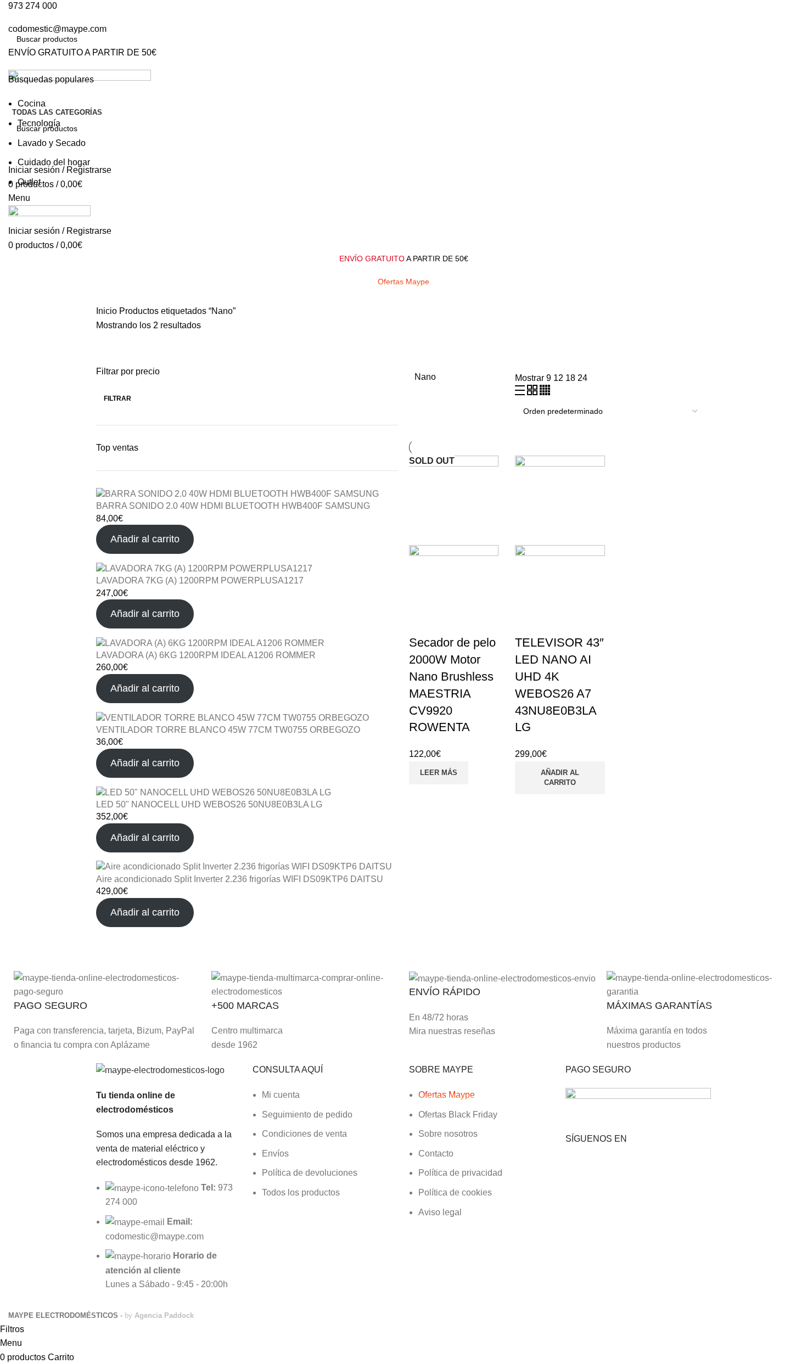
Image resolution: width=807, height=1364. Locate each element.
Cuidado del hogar (54, 162)
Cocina (32, 103)
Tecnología (39, 123)
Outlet (29, 182)
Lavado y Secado (52, 143)
